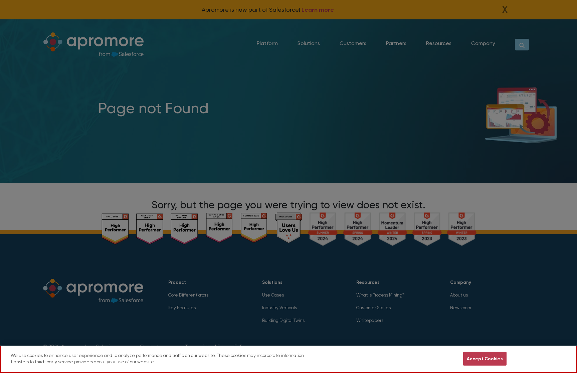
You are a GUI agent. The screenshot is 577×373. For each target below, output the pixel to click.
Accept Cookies (485, 358)
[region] (288, 359)
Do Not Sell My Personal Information (417, 358)
